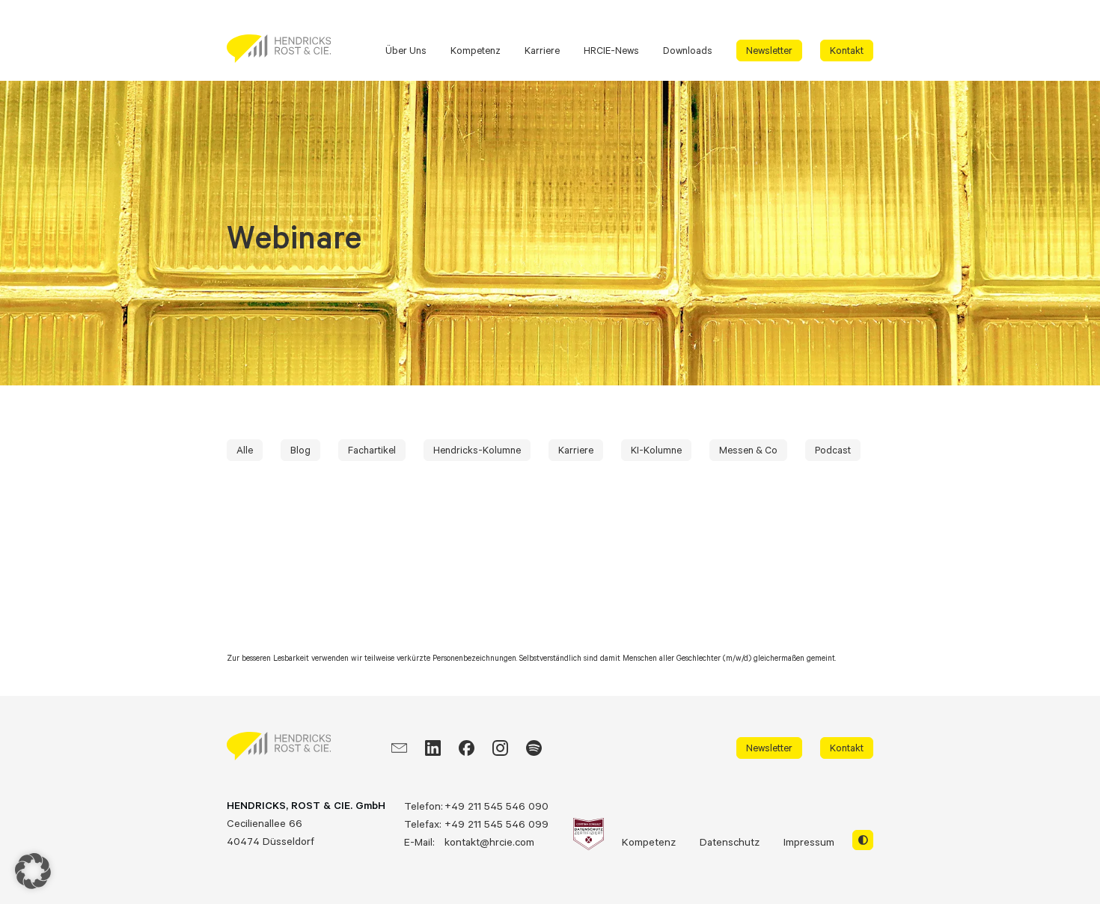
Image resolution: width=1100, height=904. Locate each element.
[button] (33, 871)
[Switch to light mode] (862, 840)
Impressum (808, 841)
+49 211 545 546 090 (496, 805)
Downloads (687, 50)
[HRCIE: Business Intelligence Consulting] (279, 48)
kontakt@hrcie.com (489, 841)
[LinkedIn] (433, 748)
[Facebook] (466, 748)
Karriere (542, 50)
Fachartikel (372, 450)
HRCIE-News (611, 50)
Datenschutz (730, 841)
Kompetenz (475, 50)
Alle (244, 450)
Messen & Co (748, 450)
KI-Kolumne (656, 450)
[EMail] (399, 748)
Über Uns (406, 50)
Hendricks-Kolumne (477, 450)
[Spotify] (534, 748)
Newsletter (769, 50)
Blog (300, 450)
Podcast (833, 450)
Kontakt (847, 50)
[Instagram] (500, 748)
